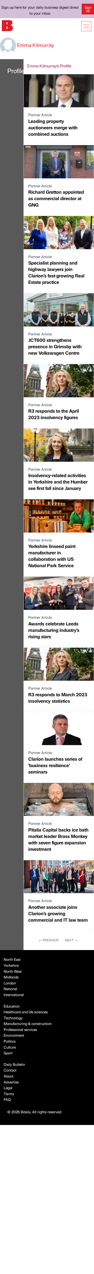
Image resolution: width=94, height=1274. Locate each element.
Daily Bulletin (14, 1064)
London (10, 983)
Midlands (11, 977)
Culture (10, 1047)
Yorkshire (11, 965)
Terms (9, 1093)
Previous (48, 940)
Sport (8, 1052)
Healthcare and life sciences (26, 1011)
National (10, 988)
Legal (8, 1087)
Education (12, 1006)
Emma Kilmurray (35, 44)
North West (13, 971)
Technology (13, 1017)
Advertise (11, 1082)
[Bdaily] (7, 25)
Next (71, 940)
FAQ (7, 1099)
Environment (14, 1035)
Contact (10, 1070)
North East (12, 959)
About (8, 1076)
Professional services (20, 1029)
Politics (10, 1041)
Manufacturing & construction (28, 1023)
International (14, 994)
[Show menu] (86, 26)
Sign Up (88, 9)
